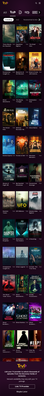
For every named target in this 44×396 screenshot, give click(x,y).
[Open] (39, 3)
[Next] (39, 12)
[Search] (35, 3)
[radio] (5, 12)
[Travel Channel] (5, 3)
